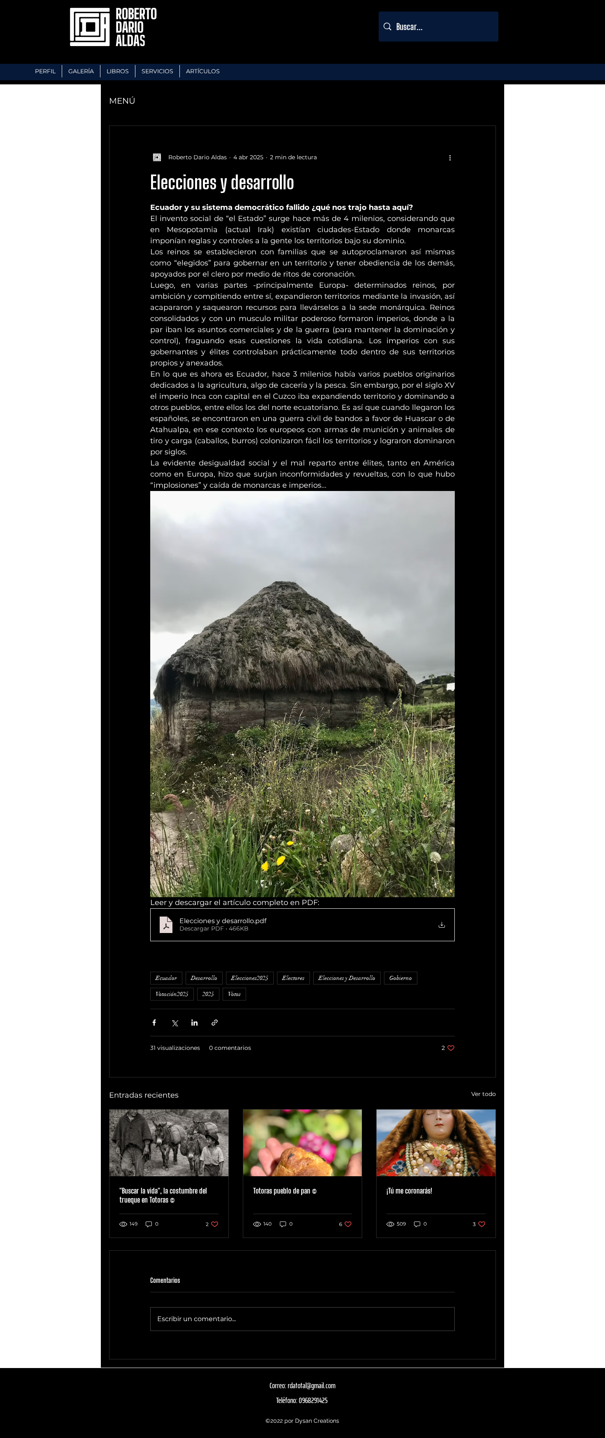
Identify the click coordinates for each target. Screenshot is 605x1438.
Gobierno (400, 978)
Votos (234, 994)
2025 (208, 994)
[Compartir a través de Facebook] (154, 1022)
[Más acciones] (450, 157)
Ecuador (166, 978)
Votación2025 (172, 994)
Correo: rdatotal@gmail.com (302, 1385)
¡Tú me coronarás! (409, 1190)
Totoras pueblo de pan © (284, 1190)
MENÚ (122, 101)
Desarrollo (204, 978)
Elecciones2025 (249, 978)
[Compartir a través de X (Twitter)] (174, 1022)
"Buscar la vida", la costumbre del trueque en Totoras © (163, 1195)
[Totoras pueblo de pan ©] (302, 1143)
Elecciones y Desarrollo (347, 978)
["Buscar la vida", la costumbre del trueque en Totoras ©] (168, 1143)
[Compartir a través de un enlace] (215, 1022)
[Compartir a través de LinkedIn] (194, 1022)
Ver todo (483, 1094)
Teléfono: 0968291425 (302, 1400)
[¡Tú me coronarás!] (436, 1143)
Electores (293, 978)
